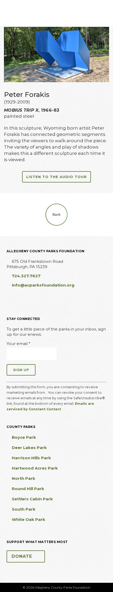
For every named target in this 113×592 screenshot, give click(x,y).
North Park (23, 478)
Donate (22, 556)
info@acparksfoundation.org (43, 285)
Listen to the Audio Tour (56, 177)
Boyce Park (24, 437)
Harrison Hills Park (31, 457)
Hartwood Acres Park (35, 468)
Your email (18, 343)
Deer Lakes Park (29, 447)
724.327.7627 (26, 275)
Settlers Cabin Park (32, 498)
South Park (23, 509)
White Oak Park (28, 519)
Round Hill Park (28, 488)
